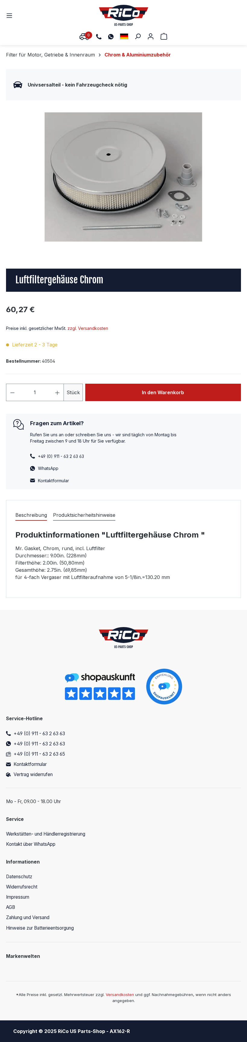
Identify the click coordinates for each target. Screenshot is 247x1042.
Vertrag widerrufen (33, 774)
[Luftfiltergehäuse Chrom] (123, 177)
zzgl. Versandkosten (87, 328)
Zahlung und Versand (27, 917)
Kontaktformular (53, 480)
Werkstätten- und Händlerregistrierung (45, 834)
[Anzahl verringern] (12, 392)
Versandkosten (120, 994)
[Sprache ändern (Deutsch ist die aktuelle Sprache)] (124, 36)
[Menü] (11, 15)
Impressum (17, 897)
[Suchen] (137, 36)
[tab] (31, 515)
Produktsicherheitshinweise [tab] (84, 515)
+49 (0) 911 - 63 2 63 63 (39, 733)
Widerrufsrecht (21, 887)
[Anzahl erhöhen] (57, 392)
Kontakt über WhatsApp (30, 844)
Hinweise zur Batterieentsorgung (40, 928)
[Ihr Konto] (150, 36)
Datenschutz (19, 876)
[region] (123, 177)
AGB (10, 907)
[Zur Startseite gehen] (123, 15)
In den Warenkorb (163, 392)
